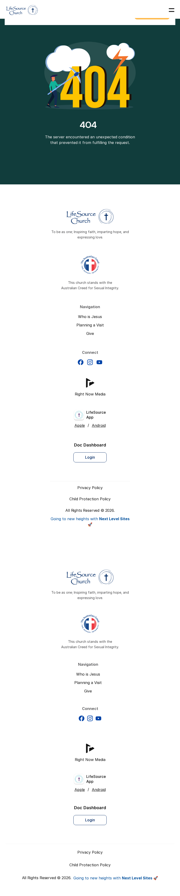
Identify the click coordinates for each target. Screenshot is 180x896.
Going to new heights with (115, 878)
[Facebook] (80, 362)
